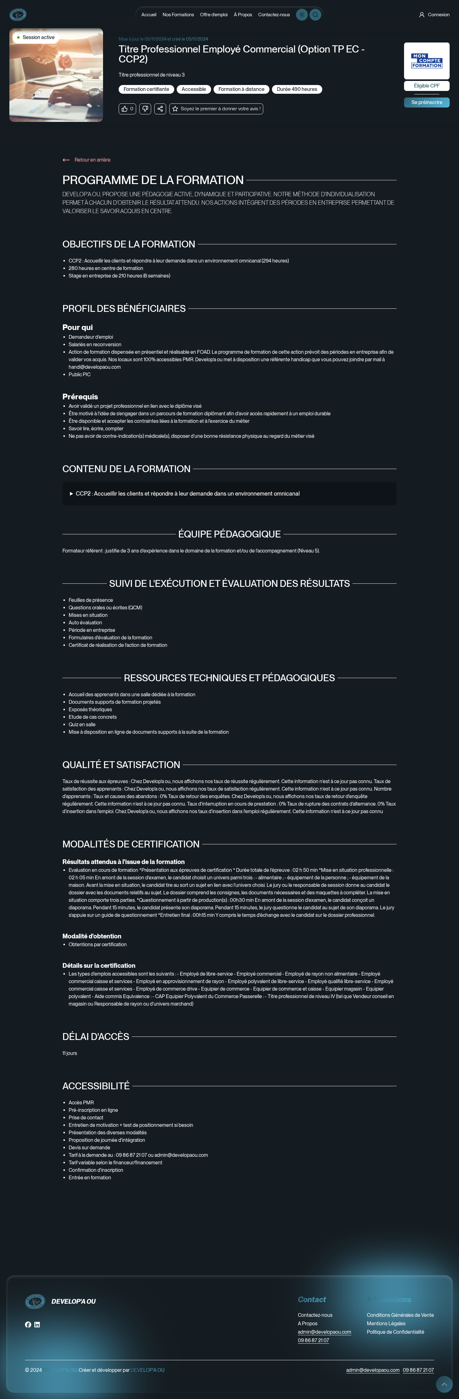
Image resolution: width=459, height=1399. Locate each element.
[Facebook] (28, 1325)
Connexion (439, 14)
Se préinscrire (427, 102)
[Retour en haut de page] (444, 1384)
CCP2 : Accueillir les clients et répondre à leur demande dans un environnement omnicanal (188, 493)
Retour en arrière (93, 160)
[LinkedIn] (37, 1325)
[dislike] (145, 108)
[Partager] (160, 108)
